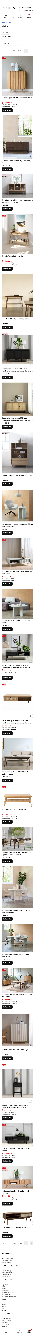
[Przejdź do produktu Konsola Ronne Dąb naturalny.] (17, 234)
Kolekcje (4, 1326)
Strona (14, 50)
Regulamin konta (7, 1294)
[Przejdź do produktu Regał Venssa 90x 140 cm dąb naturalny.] (17, 452)
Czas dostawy (6, 1274)
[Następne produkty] (26, 1243)
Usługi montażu (6, 1318)
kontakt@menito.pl (27, 10)
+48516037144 (26, 7)
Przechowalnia (6, 1262)
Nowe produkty (6, 1320)
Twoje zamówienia (7, 1258)
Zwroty (4, 1288)
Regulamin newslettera (9, 1296)
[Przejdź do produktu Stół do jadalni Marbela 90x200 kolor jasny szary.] (17, 938)
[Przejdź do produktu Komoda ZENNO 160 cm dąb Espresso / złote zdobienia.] (17, 137)
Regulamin (5, 1285)
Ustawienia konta (7, 1260)
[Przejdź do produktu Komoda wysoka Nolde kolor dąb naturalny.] (17, 76)
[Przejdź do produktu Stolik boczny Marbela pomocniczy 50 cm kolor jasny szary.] (17, 505)
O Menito (4, 1306)
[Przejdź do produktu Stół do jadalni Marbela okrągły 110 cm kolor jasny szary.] (17, 887)
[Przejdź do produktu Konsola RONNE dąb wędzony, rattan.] (17, 295)
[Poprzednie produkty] (9, 1243)
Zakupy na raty (6, 1276)
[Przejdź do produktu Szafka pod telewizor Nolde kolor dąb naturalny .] (17, 1177)
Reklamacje (5, 1290)
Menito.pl (7, 22)
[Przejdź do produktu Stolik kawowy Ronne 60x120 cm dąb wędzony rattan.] (17, 754)
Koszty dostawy (7, 1272)
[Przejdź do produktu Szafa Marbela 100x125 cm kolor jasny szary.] (17, 1030)
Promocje (4, 1322)
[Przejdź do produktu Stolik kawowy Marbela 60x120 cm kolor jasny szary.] (17, 554)
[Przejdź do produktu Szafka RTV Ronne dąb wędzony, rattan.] (17, 1217)
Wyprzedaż (5, 1324)
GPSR (3, 1286)
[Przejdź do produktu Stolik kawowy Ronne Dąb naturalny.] (17, 796)
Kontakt (4, 1304)
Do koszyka (7, 110)
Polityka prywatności (8, 1292)
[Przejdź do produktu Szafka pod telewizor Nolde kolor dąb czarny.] (17, 1135)
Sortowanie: (5, 40)
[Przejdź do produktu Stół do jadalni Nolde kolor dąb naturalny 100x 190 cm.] (17, 980)
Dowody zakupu (7, 1271)
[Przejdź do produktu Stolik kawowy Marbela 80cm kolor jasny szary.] (17, 604)
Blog (3, 1308)
